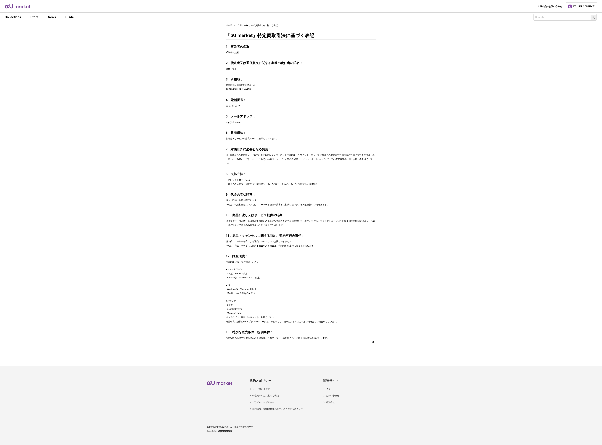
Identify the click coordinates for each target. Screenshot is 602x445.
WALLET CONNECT (583, 6)
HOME (229, 25)
